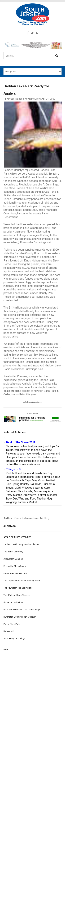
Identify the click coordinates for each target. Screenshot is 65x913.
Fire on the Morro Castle (14, 566)
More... (6, 649)
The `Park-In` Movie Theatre (16, 595)
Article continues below (32, 402)
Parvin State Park (11, 624)
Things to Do (14, 469)
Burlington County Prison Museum (19, 617)
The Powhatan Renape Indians (18, 588)
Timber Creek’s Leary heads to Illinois (21, 544)
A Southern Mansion (13, 559)
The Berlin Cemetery (13, 552)
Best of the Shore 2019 (21, 442)
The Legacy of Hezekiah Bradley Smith (21, 580)
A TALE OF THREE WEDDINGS (17, 537)
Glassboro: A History (13, 602)
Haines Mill (8, 631)
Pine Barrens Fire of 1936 (15, 573)
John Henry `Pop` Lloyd (14, 638)
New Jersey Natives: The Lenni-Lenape (21, 609)
